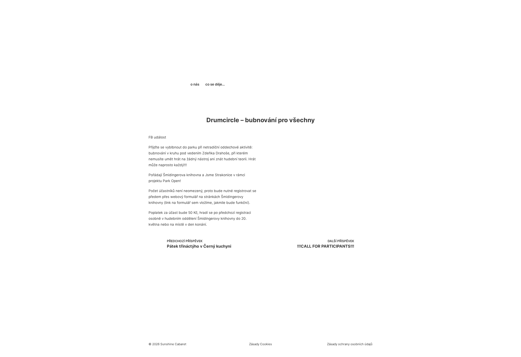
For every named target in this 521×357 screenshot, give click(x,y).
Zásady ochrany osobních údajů (349, 344)
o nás (194, 84)
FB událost (157, 137)
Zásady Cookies (260, 344)
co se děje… (215, 84)
